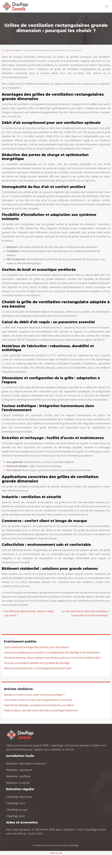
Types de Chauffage (12, 50)
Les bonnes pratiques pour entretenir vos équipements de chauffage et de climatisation (52, 652)
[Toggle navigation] (106, 6)
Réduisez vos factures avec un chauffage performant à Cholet (37, 668)
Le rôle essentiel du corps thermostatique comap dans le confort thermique (85, 613)
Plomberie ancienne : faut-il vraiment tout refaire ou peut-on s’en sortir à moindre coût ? (52, 657)
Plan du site (56, 853)
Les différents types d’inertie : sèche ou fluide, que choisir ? (29, 613)
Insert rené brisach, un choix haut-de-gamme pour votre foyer (38, 699)
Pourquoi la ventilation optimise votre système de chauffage (37, 663)
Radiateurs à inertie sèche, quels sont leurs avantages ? (34, 694)
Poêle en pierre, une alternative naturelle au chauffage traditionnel (40, 710)
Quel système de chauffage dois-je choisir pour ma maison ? (36, 647)
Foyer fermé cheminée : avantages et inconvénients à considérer (39, 705)
